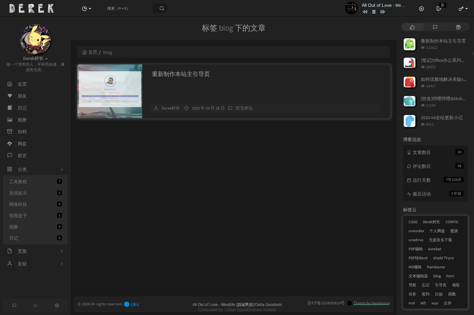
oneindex (416, 230)
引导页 (441, 284)
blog (437, 275)
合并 (447, 303)
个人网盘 (437, 230)
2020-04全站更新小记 (442, 117)
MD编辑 (415, 266)
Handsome (436, 266)
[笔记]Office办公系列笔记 (445, 60)
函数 (452, 293)
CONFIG (452, 221)
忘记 (426, 284)
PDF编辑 (416, 248)
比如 (439, 293)
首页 (92, 52)
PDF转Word (418, 257)
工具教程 (34, 182)
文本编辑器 (418, 275)
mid (412, 303)
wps (434, 303)
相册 (34, 227)
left (423, 303)
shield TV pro (443, 257)
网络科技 (34, 204)
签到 (426, 293)
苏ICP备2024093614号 (326, 303)
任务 (412, 293)
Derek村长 (171, 108)
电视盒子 (34, 215)
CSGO (413, 221)
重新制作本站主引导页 (181, 74)
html (450, 275)
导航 (412, 284)
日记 (34, 238)
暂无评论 (244, 108)
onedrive (416, 239)
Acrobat (434, 248)
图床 (454, 230)
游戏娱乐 (34, 193)
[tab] (412, 27)
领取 (456, 284)
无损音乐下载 (440, 239)
